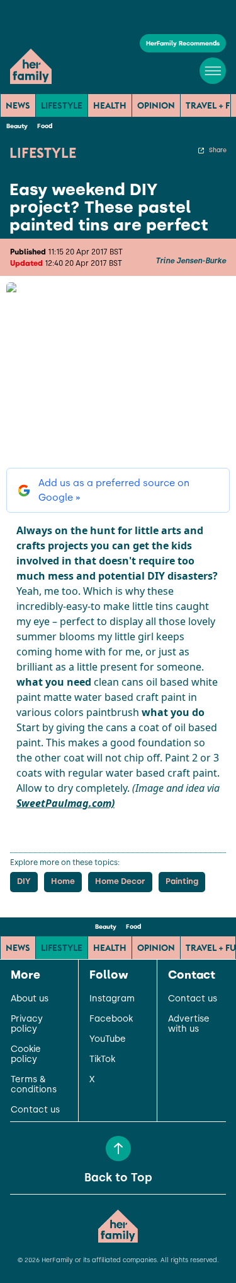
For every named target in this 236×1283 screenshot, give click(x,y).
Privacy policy (27, 1024)
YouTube (107, 1039)
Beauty (17, 126)
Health (109, 105)
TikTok (102, 1059)
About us (29, 999)
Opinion (156, 105)
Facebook (111, 1019)
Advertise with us (189, 1024)
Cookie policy (26, 1054)
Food (44, 126)
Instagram (112, 999)
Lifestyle (61, 105)
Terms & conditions (34, 1085)
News (18, 105)
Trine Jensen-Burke (190, 260)
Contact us (35, 1110)
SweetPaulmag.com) (65, 803)
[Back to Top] (118, 1148)
